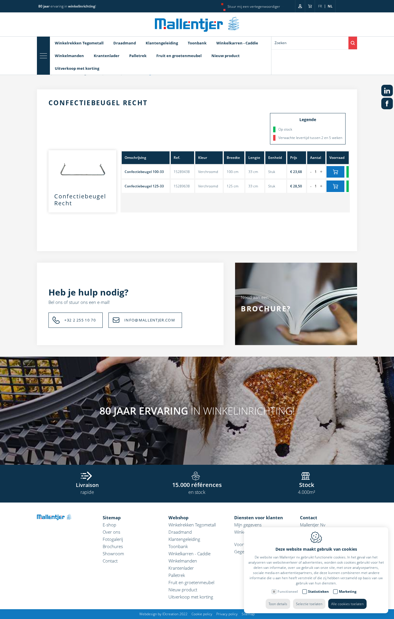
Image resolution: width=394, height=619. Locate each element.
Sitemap (112, 517)
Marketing (348, 591)
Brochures (113, 546)
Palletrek (138, 55)
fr (320, 6)
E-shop (109, 525)
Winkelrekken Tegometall (79, 43)
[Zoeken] (352, 43)
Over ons (111, 532)
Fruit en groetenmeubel (179, 55)
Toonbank (197, 43)
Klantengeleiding (162, 43)
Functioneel (287, 591)
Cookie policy (202, 614)
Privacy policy (227, 614)
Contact (110, 561)
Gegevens (243, 551)
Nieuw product (225, 55)
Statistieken (318, 591)
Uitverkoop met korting (77, 68)
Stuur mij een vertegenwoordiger (254, 6)
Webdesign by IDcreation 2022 (163, 614)
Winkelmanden (69, 55)
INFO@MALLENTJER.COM (149, 320)
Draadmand (124, 43)
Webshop (178, 517)
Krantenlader (106, 55)
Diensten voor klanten (258, 517)
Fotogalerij (113, 539)
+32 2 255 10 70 (80, 320)
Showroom (113, 553)
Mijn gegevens (248, 525)
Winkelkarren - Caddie (237, 43)
